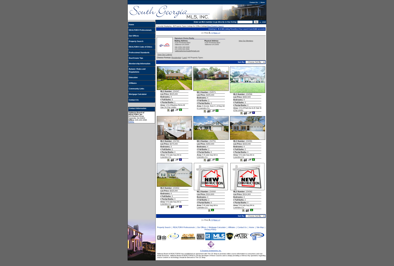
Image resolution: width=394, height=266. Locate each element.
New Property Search (215, 26)
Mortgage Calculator (138, 94)
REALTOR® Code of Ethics (140, 47)
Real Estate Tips (136, 58)
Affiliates (133, 83)
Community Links (136, 89)
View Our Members (246, 41)
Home (263, 2)
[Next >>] (216, 33)
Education (133, 77)
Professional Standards (139, 53)
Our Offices (134, 36)
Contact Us (254, 2)
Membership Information (139, 64)
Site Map (260, 227)
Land (184, 58)
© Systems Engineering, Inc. (210, 251)
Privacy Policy (210, 229)
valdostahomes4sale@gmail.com (187, 51)
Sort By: (241, 62)
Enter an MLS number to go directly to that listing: (215, 22)
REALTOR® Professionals (140, 30)
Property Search (136, 41)
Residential (176, 58)
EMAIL (131, 122)
